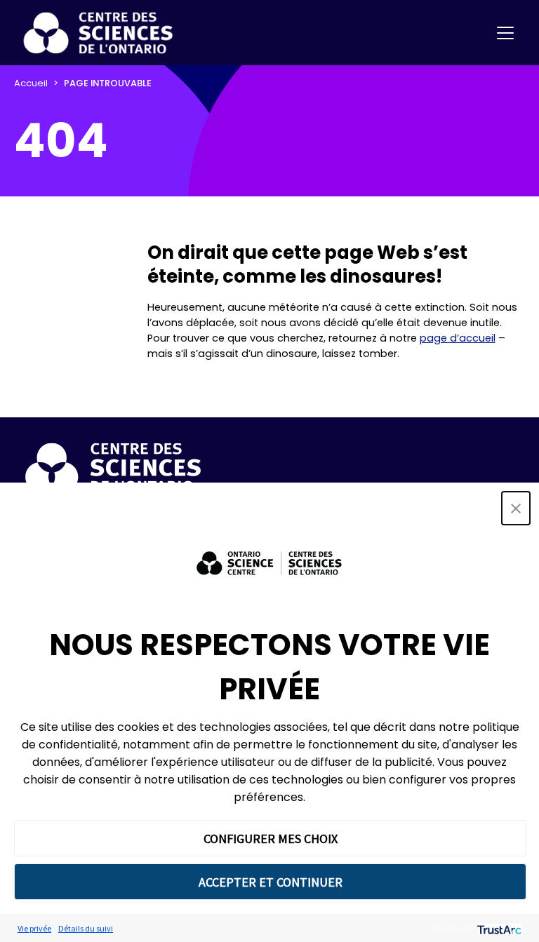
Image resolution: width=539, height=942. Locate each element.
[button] (516, 508)
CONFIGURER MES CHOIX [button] (271, 838)
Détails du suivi (85, 928)
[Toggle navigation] (505, 33)
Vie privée (34, 928)
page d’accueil (457, 338)
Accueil (31, 83)
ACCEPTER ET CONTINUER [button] (270, 882)
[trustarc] (498, 928)
